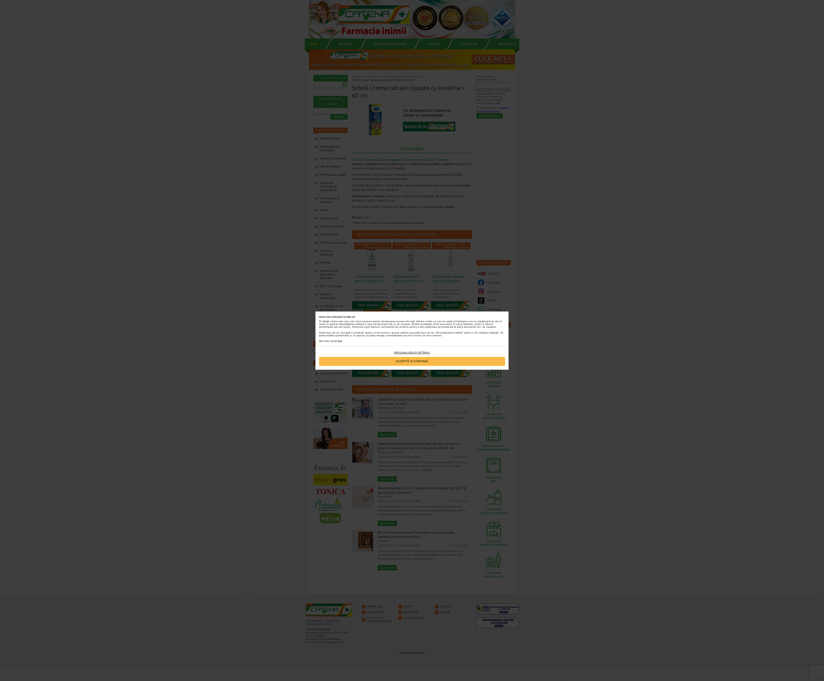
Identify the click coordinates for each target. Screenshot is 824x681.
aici (340, 341)
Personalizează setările (412, 352)
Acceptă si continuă (412, 361)
